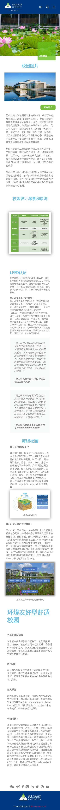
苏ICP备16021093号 (38, 806)
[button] (10, 99)
